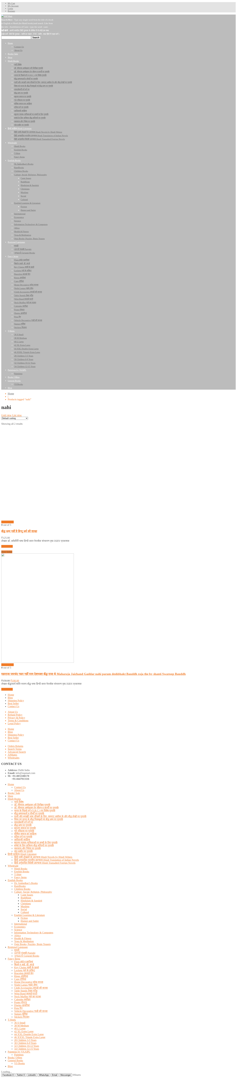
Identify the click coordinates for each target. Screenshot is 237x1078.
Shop (10, 796)
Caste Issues (27, 894)
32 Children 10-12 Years (26, 1046)
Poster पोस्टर (20, 1002)
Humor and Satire (30, 921)
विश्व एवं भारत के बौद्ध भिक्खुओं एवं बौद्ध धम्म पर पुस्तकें (38, 819)
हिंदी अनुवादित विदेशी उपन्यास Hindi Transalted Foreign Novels (44, 862)
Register (11, 11)
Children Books (22, 889)
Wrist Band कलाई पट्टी (25, 993)
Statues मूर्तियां (21, 1014)
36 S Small (19, 1022)
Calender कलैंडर (22, 999)
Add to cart (7, 546)
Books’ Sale (14, 793)
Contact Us (13, 706)
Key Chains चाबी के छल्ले (26, 967)
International (20, 924)
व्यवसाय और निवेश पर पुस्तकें (27, 848)
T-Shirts (12, 1019)
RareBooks (20, 886)
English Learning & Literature (29, 915)
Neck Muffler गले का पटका (27, 996)
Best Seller (13, 703)
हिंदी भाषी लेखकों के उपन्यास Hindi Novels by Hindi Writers (43, 857)
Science (18, 929)
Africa (17, 935)
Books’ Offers (15, 1057)
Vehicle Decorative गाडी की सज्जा (31, 1011)
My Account (13, 6)
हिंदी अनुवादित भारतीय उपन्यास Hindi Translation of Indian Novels (46, 860)
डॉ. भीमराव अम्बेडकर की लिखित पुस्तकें (32, 804)
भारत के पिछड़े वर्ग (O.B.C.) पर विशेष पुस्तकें (34, 810)
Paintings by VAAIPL (19, 1051)
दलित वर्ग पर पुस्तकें (23, 836)
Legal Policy (14, 723)
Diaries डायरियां (22, 1005)
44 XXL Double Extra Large (29, 1034)
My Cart (11, 3)
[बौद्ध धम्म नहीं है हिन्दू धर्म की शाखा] (30, 519)
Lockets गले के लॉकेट (24, 970)
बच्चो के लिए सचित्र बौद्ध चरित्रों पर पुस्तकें (34, 845)
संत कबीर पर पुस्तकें (23, 851)
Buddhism (26, 897)
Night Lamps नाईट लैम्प (25, 985)
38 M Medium (21, 1025)
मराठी (16, 950)
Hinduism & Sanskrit (31, 900)
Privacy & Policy (16, 717)
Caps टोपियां (20, 979)
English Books (21, 871)
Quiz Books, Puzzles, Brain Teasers (32, 944)
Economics (19, 926)
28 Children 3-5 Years (25, 1040)
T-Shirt (17, 874)
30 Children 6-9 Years (25, 1043)
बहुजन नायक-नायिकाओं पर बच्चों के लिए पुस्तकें (36, 842)
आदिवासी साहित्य (22, 839)
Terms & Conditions (18, 720)
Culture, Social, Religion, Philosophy (33, 892)
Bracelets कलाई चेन (23, 973)
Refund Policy (15, 714)
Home (11, 393)
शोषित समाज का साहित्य (25, 833)
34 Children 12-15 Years (26, 1048)
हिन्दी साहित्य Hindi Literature (22, 854)
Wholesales (13, 757)
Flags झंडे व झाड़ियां (23, 961)
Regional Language (18, 947)
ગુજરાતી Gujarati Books (26, 955)
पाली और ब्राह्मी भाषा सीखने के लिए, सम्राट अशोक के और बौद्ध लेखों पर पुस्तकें (50, 816)
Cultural (25, 912)
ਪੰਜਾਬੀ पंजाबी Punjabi (24, 953)
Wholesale (13, 865)
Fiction (24, 918)
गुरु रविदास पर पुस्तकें (24, 830)
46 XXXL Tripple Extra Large (29, 1037)
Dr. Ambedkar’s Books (26, 883)
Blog (10, 697)
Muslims (25, 906)
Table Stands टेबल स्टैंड (25, 990)
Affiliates (12, 754)
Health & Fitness (22, 938)
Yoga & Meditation (24, 941)
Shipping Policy (16, 700)
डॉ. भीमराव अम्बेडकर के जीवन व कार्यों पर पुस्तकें (36, 807)
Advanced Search (17, 752)
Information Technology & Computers (33, 932)
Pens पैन (18, 1008)
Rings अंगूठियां (21, 976)
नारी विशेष (19, 801)
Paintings (19, 1054)
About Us (13, 711)
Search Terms (15, 749)
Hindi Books (14, 799)
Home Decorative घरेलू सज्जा (28, 982)
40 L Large (19, 1028)
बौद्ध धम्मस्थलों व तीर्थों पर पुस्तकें (29, 813)
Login (10, 8)
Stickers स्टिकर (21, 1017)
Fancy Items (20, 877)
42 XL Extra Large (24, 1031)
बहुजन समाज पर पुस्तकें (25, 828)
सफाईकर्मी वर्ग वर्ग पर (23, 822)
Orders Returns (15, 746)
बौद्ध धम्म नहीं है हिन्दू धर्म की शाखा (19, 531)
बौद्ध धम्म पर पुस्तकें (23, 825)
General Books (15, 1060)
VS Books (19, 1063)
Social (24, 909)
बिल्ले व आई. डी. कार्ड (24, 964)
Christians (26, 903)
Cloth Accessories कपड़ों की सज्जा (31, 987)
